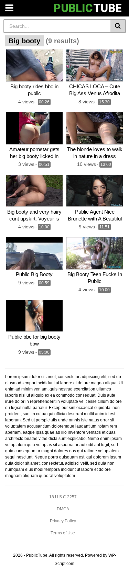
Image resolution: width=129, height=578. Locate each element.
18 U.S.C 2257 (63, 497)
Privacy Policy (63, 521)
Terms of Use (63, 533)
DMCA (63, 509)
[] (118, 26)
